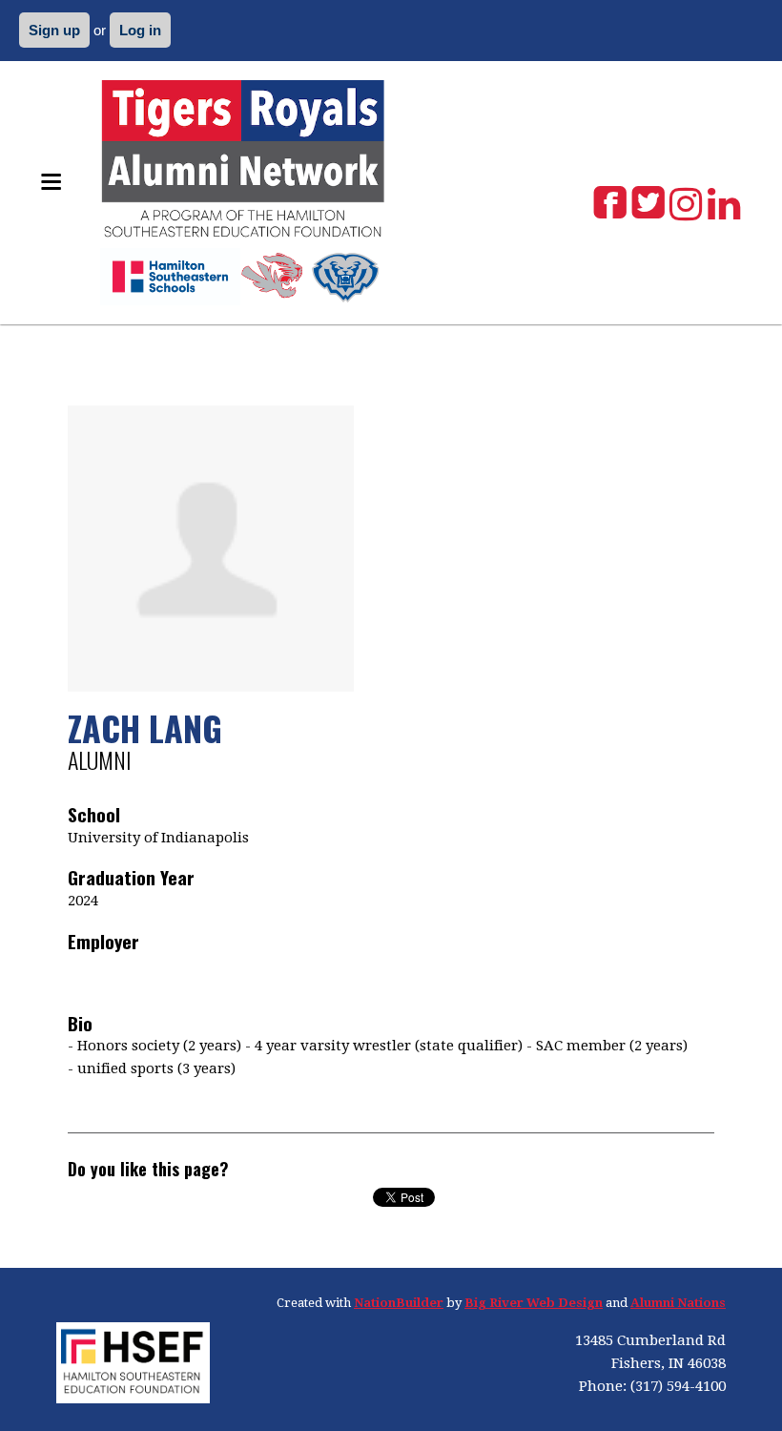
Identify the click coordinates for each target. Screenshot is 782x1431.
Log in (140, 30)
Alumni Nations (678, 1303)
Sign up (54, 30)
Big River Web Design (533, 1303)
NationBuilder (398, 1303)
